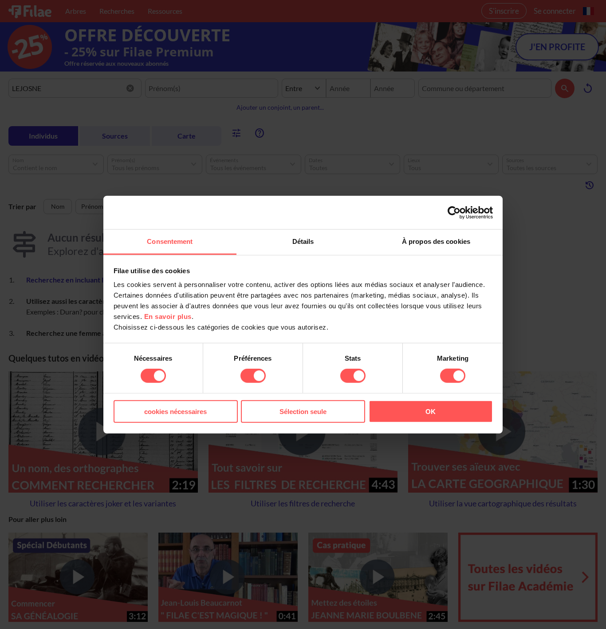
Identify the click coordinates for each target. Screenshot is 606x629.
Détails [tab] (303, 241)
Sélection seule (303, 411)
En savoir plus (168, 316)
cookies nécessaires (175, 411)
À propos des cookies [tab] (436, 241)
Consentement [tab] (170, 241)
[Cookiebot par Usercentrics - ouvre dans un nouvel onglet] (454, 212)
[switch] (253, 376)
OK (430, 411)
